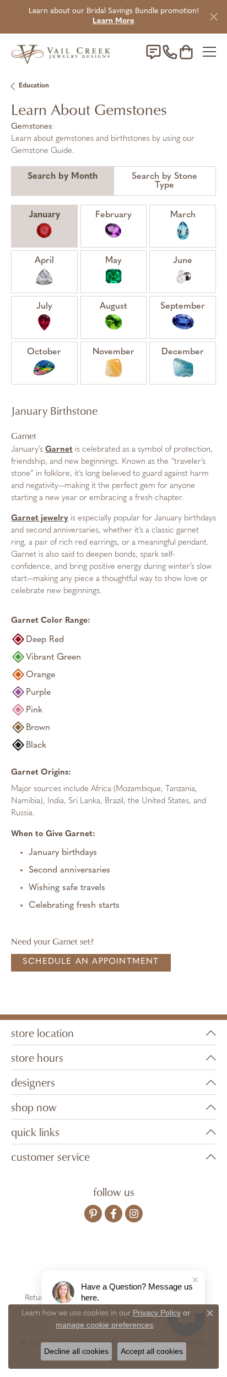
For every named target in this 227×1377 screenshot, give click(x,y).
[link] (153, 52)
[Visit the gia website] (53, 1263)
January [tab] (44, 215)
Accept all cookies (152, 1351)
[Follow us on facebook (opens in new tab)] (113, 1213)
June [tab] (182, 260)
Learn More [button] (113, 21)
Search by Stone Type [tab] (164, 181)
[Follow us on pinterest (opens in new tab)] (93, 1213)
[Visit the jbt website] (176, 1263)
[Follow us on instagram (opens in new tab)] (134, 1213)
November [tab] (113, 352)
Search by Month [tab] (63, 176)
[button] (186, 52)
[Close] (213, 17)
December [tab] (182, 352)
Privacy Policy (157, 1312)
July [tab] (44, 306)
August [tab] (113, 306)
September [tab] (182, 306)
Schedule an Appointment (91, 962)
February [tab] (113, 215)
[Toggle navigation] (209, 52)
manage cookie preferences (104, 1324)
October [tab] (44, 352)
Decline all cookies (76, 1351)
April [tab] (44, 260)
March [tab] (183, 215)
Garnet (59, 450)
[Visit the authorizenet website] (145, 1263)
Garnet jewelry (39, 518)
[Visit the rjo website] (115, 1263)
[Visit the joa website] (86, 1263)
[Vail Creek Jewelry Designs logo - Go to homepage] (61, 52)
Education (34, 86)
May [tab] (113, 260)
